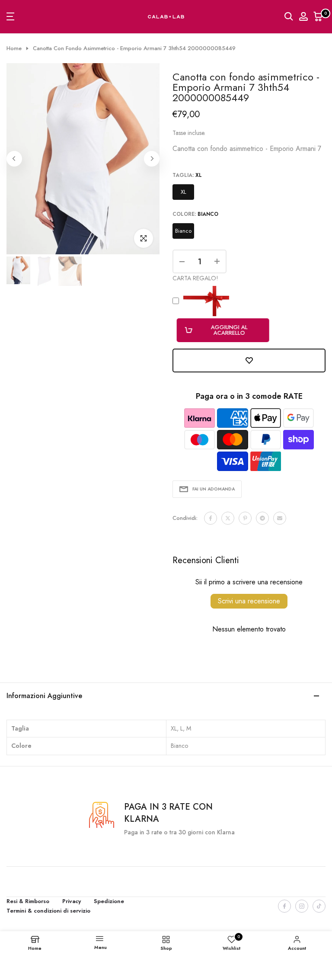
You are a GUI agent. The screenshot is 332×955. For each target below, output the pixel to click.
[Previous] (14, 159)
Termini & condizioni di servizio (48, 911)
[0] (318, 16)
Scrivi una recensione (249, 601)
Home (14, 48)
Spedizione (109, 901)
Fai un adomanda (213, 489)
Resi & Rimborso (27, 901)
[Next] (152, 159)
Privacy (71, 901)
